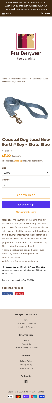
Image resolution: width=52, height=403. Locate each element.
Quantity (6, 179)
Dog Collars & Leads (20, 79)
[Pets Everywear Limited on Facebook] (26, 382)
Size (4, 167)
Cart (47, 13)
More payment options (26, 212)
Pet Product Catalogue (26, 323)
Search (26, 340)
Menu (8, 13)
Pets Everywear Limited (34, 392)
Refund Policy (26, 361)
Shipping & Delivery (26, 327)
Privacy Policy (26, 364)
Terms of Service (26, 368)
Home (4, 79)
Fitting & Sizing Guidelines (26, 347)
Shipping (18, 160)
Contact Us (26, 344)
